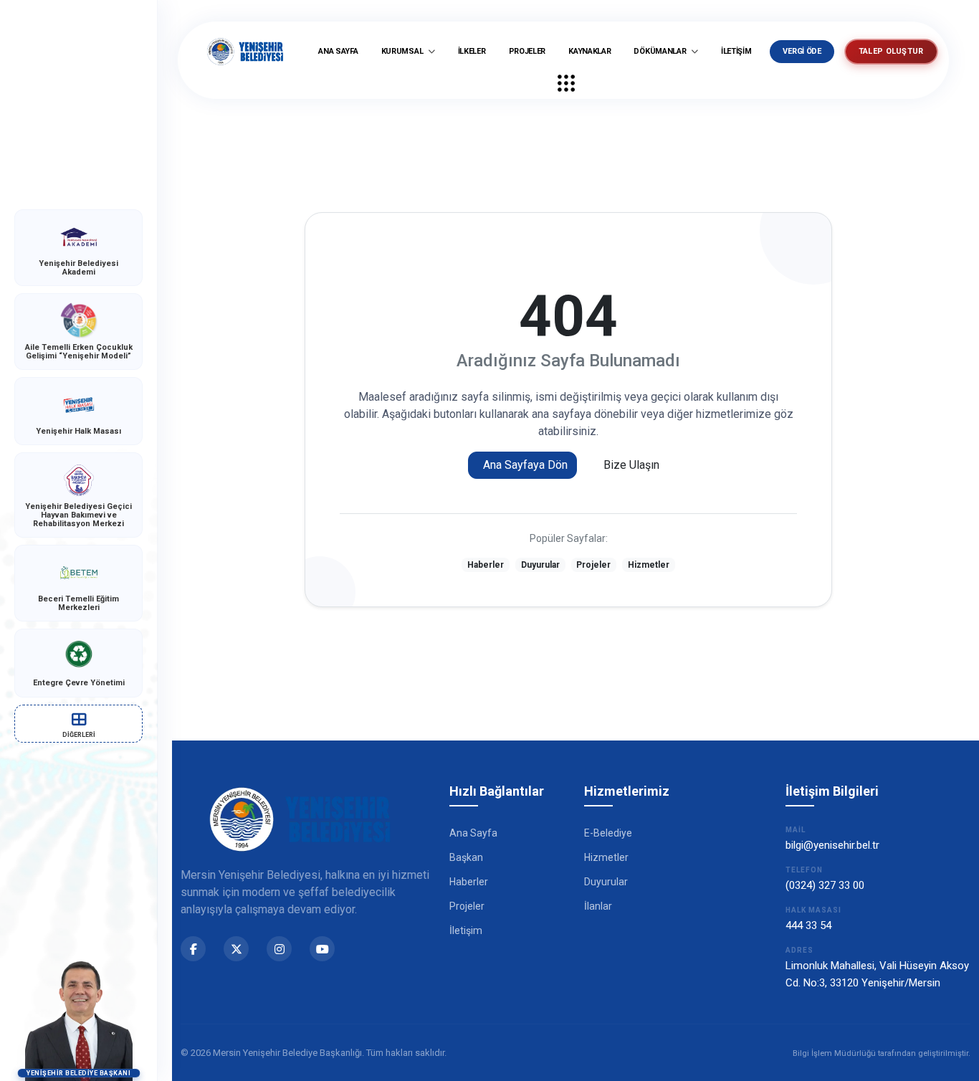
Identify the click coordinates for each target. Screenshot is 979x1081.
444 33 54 (808, 925)
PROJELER (527, 51)
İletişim (465, 930)
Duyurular (540, 565)
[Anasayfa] (245, 51)
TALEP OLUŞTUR (891, 51)
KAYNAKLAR (589, 51)
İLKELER (472, 51)
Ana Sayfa (473, 833)
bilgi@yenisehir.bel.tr (832, 845)
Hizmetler (648, 565)
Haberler (485, 565)
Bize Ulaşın (631, 465)
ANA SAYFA (338, 51)
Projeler (593, 565)
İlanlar (598, 906)
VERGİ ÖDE (802, 51)
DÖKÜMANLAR (661, 51)
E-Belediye (608, 833)
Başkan (466, 857)
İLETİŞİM (736, 51)
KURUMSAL (403, 51)
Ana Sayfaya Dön (525, 465)
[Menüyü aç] (566, 83)
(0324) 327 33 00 (824, 885)
